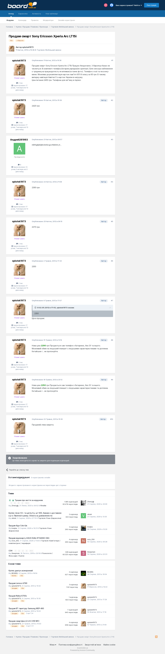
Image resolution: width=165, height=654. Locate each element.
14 (31, 551)
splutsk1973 (28, 47)
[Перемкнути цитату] (35, 308)
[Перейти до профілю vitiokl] (83, 515)
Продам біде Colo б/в (18, 526)
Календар (22, 20)
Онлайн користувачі (66, 20)
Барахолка (22, 14)
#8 (112, 340)
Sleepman (16, 553)
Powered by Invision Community (82, 650)
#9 (112, 380)
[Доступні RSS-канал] (156, 637)
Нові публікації (52, 14)
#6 (112, 261)
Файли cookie (109, 645)
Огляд (11, 14)
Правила (34, 20)
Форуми (10, 20)
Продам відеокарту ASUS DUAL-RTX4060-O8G (29, 538)
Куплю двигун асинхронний (21, 571)
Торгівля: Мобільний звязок (49, 50)
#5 (112, 221)
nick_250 (15, 541)
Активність (36, 14)
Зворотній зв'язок (93, 645)
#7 (112, 300)
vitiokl (14, 518)
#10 (111, 419)
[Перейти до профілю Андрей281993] (19, 148)
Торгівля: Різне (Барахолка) (49, 518)
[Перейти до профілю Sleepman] (83, 553)
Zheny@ (15, 506)
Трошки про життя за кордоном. (29, 500)
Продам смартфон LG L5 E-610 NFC (24, 621)
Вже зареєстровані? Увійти (128, 5)
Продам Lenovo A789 (18, 583)
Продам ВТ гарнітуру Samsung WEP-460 (26, 608)
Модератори (48, 20)
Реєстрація (151, 5)
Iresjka (14, 528)
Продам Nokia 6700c (18, 596)
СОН (11, 551)
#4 (112, 182)
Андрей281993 (19, 139)
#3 (112, 139)
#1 (112, 60)
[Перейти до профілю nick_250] (83, 540)
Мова (52, 645)
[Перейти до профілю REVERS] (83, 573)
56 (27, 503)
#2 (112, 100)
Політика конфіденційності (70, 645)
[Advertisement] (138, 48)
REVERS (15, 573)
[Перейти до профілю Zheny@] (83, 503)
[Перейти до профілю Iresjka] (83, 528)
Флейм (43, 506)
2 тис (20, 83)
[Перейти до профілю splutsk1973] (11, 48)
